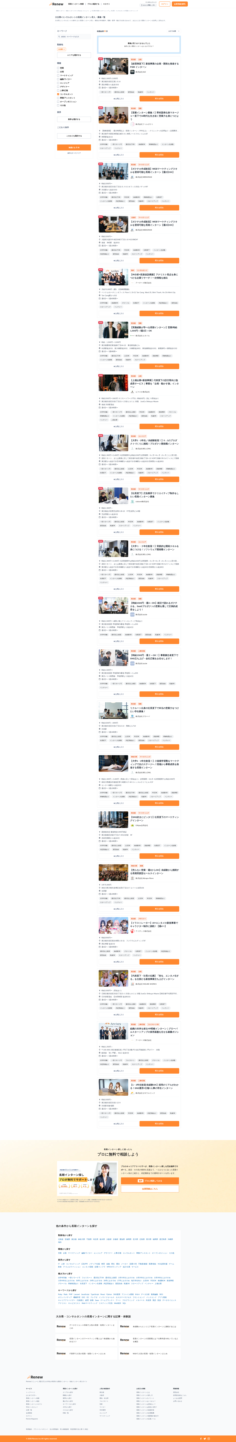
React (102, 1294)
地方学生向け (136, 1281)
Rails (65, 1294)
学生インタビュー (32, 1407)
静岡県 (128, 1239)
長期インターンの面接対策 (145, 1410)
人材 (63, 1264)
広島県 (142, 1239)
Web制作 (117, 1303)
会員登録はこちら (150, 1189)
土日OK (146, 1281)
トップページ (30, 1392)
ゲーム (171, 1264)
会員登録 (29, 1413)
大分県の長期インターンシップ (100, 10)
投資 (159, 1300)
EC (88, 1297)
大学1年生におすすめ (126, 1278)
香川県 (148, 1239)
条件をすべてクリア (74, 153)
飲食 (60, 1267)
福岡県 (155, 1239)
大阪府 (108, 1239)
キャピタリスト (74, 1303)
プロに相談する (93, 4)
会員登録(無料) (180, 4)
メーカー (124, 1264)
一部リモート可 (74, 1278)
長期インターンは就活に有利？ (146, 1407)
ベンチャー (149, 1283)
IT (59, 1264)
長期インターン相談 (32, 1401)
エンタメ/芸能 (87, 1267)
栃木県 (102, 1239)
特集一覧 (66, 1413)
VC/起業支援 (162, 1264)
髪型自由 (118, 1283)
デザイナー (108, 1253)
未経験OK (161, 1281)
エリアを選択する (74, 55)
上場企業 (158, 1283)
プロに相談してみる (150, 1181)
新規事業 (170, 1281)
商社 (113, 1264)
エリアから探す (68, 1392)
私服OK (127, 1283)
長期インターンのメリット (145, 1398)
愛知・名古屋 (104, 1398)
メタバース (140, 1300)
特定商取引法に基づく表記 (79, 1429)
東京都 (74, 1239)
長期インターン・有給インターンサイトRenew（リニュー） (72, 10)
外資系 (148, 1300)
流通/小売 (133, 1264)
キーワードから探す (69, 1404)
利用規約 (29, 1429)
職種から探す (67, 1395)
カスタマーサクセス (123, 1297)
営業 (60, 1253)
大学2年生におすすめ (144, 1278)
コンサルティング (73, 1264)
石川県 (135, 1239)
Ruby (60, 1294)
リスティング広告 (106, 1303)
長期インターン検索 (76, 4)
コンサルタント (129, 1253)
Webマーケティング (89, 1303)
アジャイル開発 (128, 1294)
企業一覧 (29, 1410)
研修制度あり (73, 1283)
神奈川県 (81, 1239)
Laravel (77, 1294)
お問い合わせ (177, 1401)
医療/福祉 (152, 1264)
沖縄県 (170, 1239)
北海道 (60, 1239)
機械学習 (76, 1297)
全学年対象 (62, 1278)
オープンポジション (160, 1253)
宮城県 (67, 1239)
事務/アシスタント (143, 1253)
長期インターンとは (143, 1392)
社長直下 (83, 1283)
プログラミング (128, 1300)
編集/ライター (86, 1253)
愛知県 (122, 1239)
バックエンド (151, 1297)
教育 (103, 1264)
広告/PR (84, 1264)
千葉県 (89, 1239)
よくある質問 (177, 1398)
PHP (70, 1294)
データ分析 (145, 1294)
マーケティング (74, 1253)
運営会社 (176, 1392)
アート (118, 1300)
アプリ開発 (162, 1297)
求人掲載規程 (64, 1429)
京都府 (115, 1239)
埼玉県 (95, 1239)
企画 (64, 1253)
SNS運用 (116, 1294)
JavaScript (85, 1294)
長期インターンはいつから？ (146, 1401)
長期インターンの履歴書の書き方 (147, 1416)
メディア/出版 (94, 1264)
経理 (87, 1300)
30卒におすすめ (82, 1281)
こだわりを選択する (74, 136)
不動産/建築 (142, 1264)
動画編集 (154, 1294)
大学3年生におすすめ (162, 1278)
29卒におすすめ (96, 1281)
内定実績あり (109, 1283)
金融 (108, 1264)
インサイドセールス (106, 1297)
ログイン (164, 4)
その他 (171, 1253)
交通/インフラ (100, 1267)
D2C (83, 1297)
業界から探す (67, 1398)
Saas (97, 1300)
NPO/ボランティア (114, 1267)
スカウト (106, 4)
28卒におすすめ (110, 1281)
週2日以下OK (99, 1278)
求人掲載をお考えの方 (151, 2)
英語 (154, 1300)
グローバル (62, 1283)
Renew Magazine (32, 1419)
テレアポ (93, 1297)
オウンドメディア (65, 1297)
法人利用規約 (54, 1429)
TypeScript (95, 1294)
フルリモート (87, 1278)
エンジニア (98, 1253)
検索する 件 (74, 147)
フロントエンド (139, 1297)
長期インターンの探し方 (144, 1395)
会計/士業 (126, 1267)
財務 (92, 1300)
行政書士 (80, 1300)
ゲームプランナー (107, 1300)
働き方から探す (68, 1401)
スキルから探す (68, 1410)
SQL (124, 1303)
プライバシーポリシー (40, 1429)
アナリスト (62, 1303)
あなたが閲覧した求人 (148, 5)
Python (109, 1294)
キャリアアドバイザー (66, 1300)
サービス (135, 1267)
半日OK (153, 1281)
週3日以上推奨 (111, 1278)
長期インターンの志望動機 (145, 1413)
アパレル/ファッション (72, 1267)
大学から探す (67, 1407)
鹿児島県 (162, 1239)
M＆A (137, 1294)
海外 (60, 1242)
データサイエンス (169, 1300)
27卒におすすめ (123, 1281)
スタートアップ (137, 1283)
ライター (102, 1407)
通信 (118, 1264)
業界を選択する (74, 119)
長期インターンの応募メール (146, 1419)
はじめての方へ (31, 1395)
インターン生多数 (95, 1283)
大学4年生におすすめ (66, 1281)
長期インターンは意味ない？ (146, 1404)
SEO (161, 1294)
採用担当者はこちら (179, 1395)
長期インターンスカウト (34, 1404)
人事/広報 (117, 1253)
